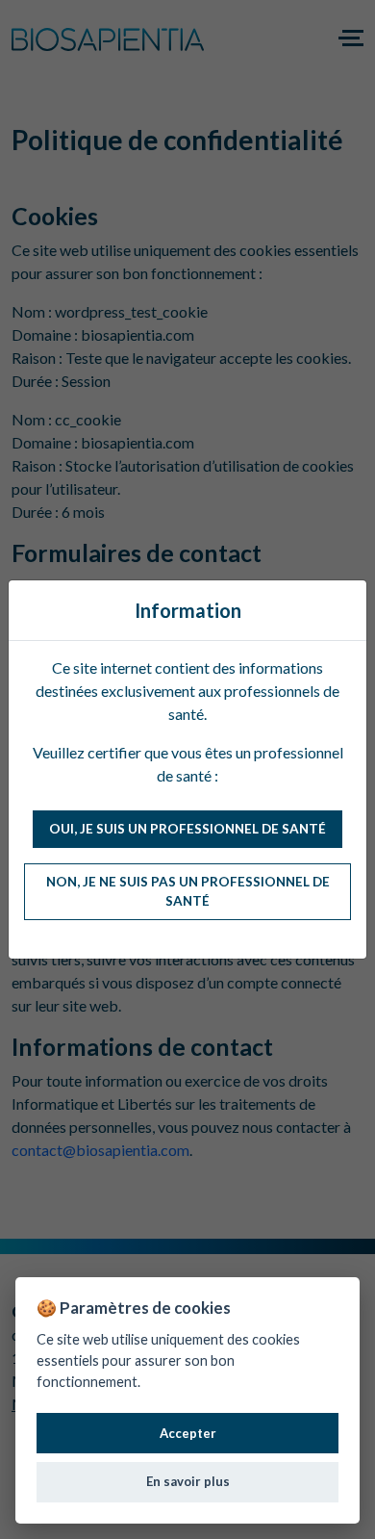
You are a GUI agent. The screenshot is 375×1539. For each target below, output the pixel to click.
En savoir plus (188, 1481)
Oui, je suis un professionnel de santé (187, 828)
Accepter (188, 1433)
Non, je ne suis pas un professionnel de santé (188, 891)
